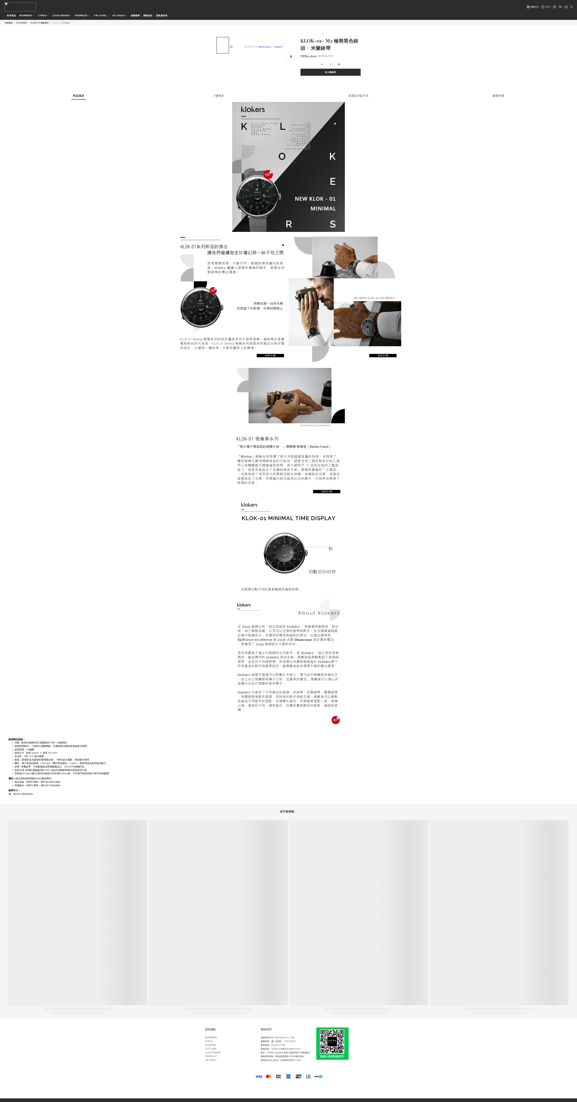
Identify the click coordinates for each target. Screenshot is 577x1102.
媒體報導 (135, 15)
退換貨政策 (161, 15)
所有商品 (11, 15)
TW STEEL (100, 15)
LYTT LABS (211, 1048)
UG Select (118, 15)
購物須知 (148, 15)
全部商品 (9, 23)
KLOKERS (22, 23)
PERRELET (81, 15)
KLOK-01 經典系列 (40, 23)
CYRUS (42, 15)
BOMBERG (26, 15)
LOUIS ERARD (60, 15)
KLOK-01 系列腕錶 (61, 23)
